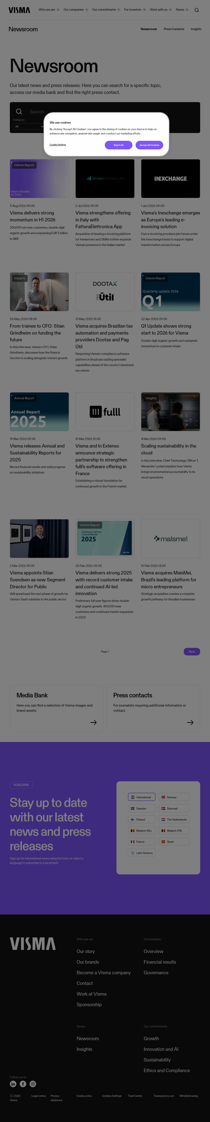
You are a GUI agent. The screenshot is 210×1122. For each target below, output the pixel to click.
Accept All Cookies (149, 145)
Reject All (119, 145)
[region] (106, 134)
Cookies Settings (58, 144)
